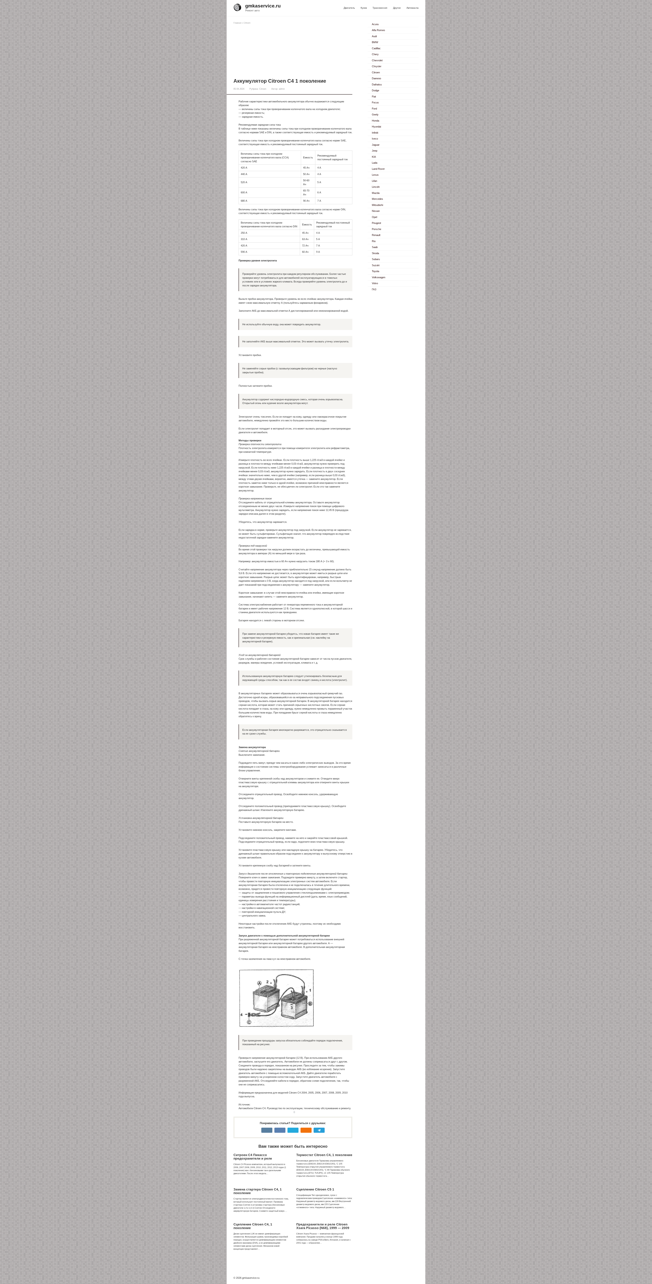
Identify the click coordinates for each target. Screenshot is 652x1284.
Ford (374, 108)
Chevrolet (377, 60)
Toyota (375, 271)
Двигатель (349, 7)
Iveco (375, 138)
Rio (374, 241)
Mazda (375, 192)
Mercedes (377, 198)
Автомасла (412, 7)
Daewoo (376, 78)
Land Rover (378, 168)
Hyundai (376, 126)
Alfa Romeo (378, 30)
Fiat (374, 96)
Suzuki (375, 265)
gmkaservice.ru (263, 5)
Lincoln (376, 186)
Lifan (374, 180)
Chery (375, 54)
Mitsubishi (377, 205)
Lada (374, 162)
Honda (375, 120)
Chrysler (376, 66)
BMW (375, 42)
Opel (374, 217)
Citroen (247, 23)
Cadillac (376, 48)
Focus (375, 102)
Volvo (375, 283)
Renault (376, 235)
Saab (375, 247)
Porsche (376, 229)
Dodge (375, 90)
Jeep (374, 150)
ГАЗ (374, 289)
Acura (375, 24)
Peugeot (376, 223)
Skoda (375, 253)
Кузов (364, 7)
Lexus (375, 174)
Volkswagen (378, 277)
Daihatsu (377, 84)
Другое (397, 7)
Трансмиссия (380, 7)
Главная (237, 23)
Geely (375, 114)
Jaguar (375, 144)
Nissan (376, 210)
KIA (374, 156)
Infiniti (375, 132)
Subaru (376, 259)
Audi (374, 36)
